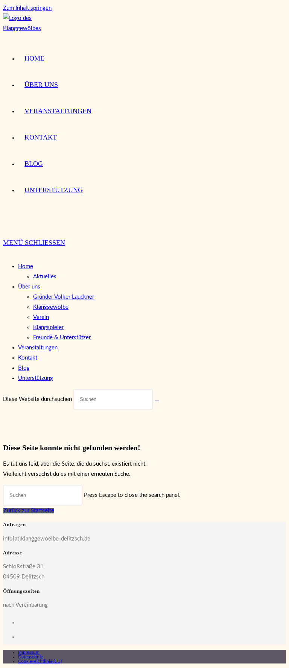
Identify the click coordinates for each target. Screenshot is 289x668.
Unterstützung (35, 378)
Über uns (29, 287)
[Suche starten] (157, 401)
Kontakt (27, 358)
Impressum (29, 652)
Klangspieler (48, 327)
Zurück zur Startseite (28, 510)
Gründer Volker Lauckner (63, 297)
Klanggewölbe (50, 307)
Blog (24, 368)
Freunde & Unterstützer (62, 337)
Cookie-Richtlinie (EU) (40, 661)
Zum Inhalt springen (27, 8)
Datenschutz (30, 656)
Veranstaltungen (38, 348)
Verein (41, 317)
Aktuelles (44, 276)
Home (25, 266)
